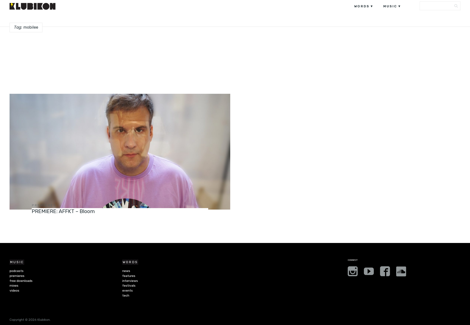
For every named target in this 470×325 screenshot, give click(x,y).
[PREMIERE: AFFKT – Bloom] (120, 152)
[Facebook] (385, 272)
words (362, 6)
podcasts (17, 271)
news (126, 271)
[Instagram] (353, 272)
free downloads (21, 281)
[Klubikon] (32, 6)
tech (125, 295)
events (127, 290)
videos (14, 290)
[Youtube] (369, 272)
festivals (128, 285)
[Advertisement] (235, 62)
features (128, 276)
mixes (14, 285)
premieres (44, 205)
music (390, 6)
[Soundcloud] (401, 272)
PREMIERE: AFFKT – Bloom (63, 211)
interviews (130, 281)
